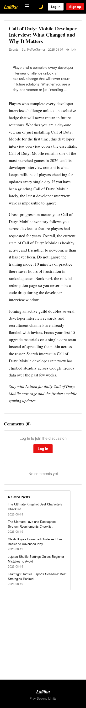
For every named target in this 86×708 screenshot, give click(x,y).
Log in (55, 6)
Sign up (75, 6)
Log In (43, 448)
